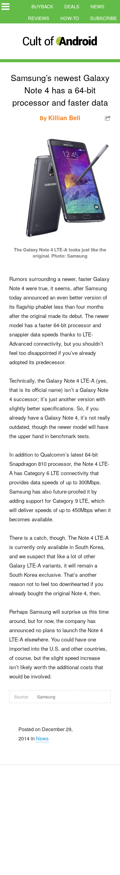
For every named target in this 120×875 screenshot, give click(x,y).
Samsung (46, 697)
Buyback (42, 6)
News (97, 6)
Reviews (38, 18)
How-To (69, 18)
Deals (71, 6)
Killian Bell (64, 117)
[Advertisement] (58, 815)
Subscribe (103, 18)
